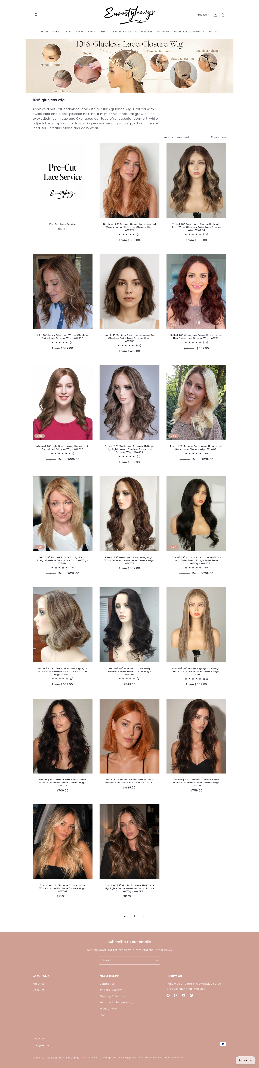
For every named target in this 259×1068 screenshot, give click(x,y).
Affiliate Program (111, 990)
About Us (38, 984)
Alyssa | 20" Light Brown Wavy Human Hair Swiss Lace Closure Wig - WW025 (62, 448)
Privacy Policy (109, 1008)
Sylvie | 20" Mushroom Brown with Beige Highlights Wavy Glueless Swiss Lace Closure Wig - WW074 (129, 449)
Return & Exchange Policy (116, 1002)
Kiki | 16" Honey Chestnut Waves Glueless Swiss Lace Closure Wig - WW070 (62, 337)
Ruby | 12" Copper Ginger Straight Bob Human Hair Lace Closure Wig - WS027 (129, 781)
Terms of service (174, 1057)
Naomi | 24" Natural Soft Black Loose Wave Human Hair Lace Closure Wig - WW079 (62, 782)
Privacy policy (108, 1057)
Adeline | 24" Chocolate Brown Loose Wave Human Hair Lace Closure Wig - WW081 (196, 782)
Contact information (150, 1057)
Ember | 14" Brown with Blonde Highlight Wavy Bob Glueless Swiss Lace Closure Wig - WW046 (62, 671)
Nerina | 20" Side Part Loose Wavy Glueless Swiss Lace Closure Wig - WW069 (129, 671)
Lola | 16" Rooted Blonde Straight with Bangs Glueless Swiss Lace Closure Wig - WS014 (62, 560)
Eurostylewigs (49, 1057)
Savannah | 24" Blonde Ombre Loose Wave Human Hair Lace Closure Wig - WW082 (62, 888)
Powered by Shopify (68, 1057)
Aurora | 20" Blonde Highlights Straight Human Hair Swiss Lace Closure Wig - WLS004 (196, 671)
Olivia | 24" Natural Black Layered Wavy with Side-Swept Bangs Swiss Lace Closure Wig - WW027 (196, 560)
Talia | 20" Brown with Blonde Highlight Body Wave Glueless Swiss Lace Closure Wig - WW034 (196, 227)
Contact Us (107, 984)
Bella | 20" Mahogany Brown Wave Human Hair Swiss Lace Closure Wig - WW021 (196, 337)
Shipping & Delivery (112, 996)
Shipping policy (127, 1057)
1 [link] (115, 916)
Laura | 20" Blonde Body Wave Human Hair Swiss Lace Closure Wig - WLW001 (196, 448)
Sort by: (169, 137)
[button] (36, 15)
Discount (38, 990)
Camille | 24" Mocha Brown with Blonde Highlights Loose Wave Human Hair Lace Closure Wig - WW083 (129, 888)
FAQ (102, 1015)
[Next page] (144, 916)
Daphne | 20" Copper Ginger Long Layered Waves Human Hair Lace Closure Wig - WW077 (129, 227)
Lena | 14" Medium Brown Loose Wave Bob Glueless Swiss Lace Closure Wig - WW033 (129, 338)
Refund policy (89, 1057)
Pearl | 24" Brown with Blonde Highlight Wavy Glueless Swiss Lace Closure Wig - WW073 (129, 560)
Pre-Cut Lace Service (62, 224)
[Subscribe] (157, 960)
